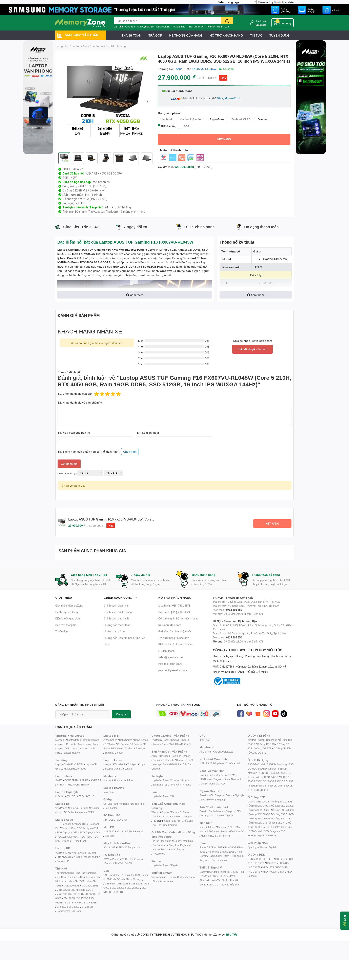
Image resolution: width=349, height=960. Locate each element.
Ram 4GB (205, 847)
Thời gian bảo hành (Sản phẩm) (82, 207)
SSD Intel (287, 827)
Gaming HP (63, 861)
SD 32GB (90, 894)
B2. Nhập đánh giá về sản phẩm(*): (80, 402)
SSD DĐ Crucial (256, 764)
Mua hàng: (174, 605)
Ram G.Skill (230, 855)
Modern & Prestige (135, 748)
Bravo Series (141, 739)
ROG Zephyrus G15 (67, 832)
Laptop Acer (76, 744)
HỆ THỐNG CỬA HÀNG (186, 35)
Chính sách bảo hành (116, 618)
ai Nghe (187, 784)
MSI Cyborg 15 (145, 26)
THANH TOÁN (131, 35)
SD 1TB (69, 902)
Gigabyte (228, 751)
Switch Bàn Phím (172, 764)
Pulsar (156, 744)
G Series (69, 812)
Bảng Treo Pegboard (179, 845)
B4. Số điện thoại (148, 432)
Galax (204, 783)
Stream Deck (176, 877)
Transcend (271, 739)
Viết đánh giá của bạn (252, 349)
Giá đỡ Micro (159, 845)
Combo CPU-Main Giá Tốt (118, 863)
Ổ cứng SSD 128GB (281, 801)
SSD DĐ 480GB (265, 781)
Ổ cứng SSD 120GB (258, 801)
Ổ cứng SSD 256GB (259, 810)
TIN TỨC (256, 35)
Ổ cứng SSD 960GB (259, 818)
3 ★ (140, 352)
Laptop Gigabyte (90, 739)
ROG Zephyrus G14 (87, 828)
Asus (179, 68)
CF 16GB (80, 902)
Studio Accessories (163, 881)
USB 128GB (117, 887)
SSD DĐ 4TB (261, 789)
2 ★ (140, 358)
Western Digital (256, 739)
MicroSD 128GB (90, 885)
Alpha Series (110, 739)
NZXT (224, 783)
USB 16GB (122, 883)
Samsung (158, 784)
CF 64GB (61, 906)
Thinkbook (119, 764)
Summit (109, 752)
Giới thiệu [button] (63, 597)
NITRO (60, 784)
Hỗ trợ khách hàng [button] (174, 597)
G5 (68, 796)
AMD (208, 739)
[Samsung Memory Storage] (174, 9)
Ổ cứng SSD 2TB (258, 822)
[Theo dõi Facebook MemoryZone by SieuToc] (240, 713)
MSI (132, 831)
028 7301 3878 (184, 166)
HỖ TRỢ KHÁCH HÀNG (226, 35)
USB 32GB (136, 883)
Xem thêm (136, 295)
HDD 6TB (271, 863)
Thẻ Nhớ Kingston (85, 877)
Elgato (174, 865)
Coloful (229, 763)
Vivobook (67, 840)
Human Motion (160, 849)
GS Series (117, 748)
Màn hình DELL (225, 827)
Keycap (157, 764)
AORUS (90, 796)
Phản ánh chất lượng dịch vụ (175, 644)
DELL (112, 819)
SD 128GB (69, 898)
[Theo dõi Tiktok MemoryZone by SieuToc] (284, 713)
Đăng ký (121, 714)
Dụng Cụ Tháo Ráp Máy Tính (224, 884)
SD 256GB (82, 898)
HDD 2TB (280, 858)
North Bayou (177, 849)
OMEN (96, 856)
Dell (172, 744)
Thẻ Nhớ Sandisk (64, 872)
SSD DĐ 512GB (284, 781)
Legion (128, 768)
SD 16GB (78, 894)
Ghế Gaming (170, 824)
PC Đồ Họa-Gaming (132, 859)
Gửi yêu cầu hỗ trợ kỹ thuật (174, 631)
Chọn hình (130, 451)
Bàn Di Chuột (183, 744)
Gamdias (214, 783)
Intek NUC (108, 831)
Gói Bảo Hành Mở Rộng (116, 803)
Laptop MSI (73, 739)
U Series (59, 796)
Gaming (73, 808)
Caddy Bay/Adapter (210, 871)
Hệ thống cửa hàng (66, 612)
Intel (202, 739)
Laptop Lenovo (79, 748)
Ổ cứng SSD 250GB (283, 805)
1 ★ (140, 364)
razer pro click (195, 26)
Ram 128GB (228, 851)
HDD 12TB (268, 867)
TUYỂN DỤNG (279, 35)
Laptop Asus (91, 744)
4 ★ (140, 346)
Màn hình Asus (207, 827)
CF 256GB (87, 906)
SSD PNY (271, 835)
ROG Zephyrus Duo (90, 832)
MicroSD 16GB (77, 881)
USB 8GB (110, 883)
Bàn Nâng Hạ (172, 820)
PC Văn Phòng (111, 859)
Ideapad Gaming (113, 768)
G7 (73, 796)
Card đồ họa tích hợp (76, 182)
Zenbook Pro (68, 828)
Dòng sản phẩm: (169, 113)
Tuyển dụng (62, 631)
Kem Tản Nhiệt (219, 880)
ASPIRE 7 (95, 780)
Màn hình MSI (224, 835)
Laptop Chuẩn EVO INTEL (69, 764)
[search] (227, 20)
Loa (227, 26)
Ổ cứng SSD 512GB (283, 814)
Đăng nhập (260, 24)
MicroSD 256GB (65, 889)
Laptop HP (62, 744)
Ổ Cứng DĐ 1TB (265, 744)
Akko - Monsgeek (160, 755)
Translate (288, 2)
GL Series (122, 744)
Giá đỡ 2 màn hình (183, 840)
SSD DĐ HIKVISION (269, 772)
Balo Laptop (111, 808)
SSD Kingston (273, 827)
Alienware (81, 812)
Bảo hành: (174, 612)
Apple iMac (135, 847)
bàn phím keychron (124, 26)
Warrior (155, 812)
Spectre (67, 856)
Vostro (60, 812)
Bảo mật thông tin (65, 625)
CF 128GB (74, 906)
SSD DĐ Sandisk (267, 768)
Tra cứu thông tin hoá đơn (173, 637)
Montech (237, 779)
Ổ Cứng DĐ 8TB (257, 752)
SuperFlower (207, 799)
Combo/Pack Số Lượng (69, 911)
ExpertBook (80, 840)
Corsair (175, 739)
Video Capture (159, 877)
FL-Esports (168, 760)
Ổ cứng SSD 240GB (259, 805)
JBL (167, 784)
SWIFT (58, 780)
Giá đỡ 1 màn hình (161, 840)
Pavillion (81, 852)
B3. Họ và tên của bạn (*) (74, 432)
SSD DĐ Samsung (277, 764)
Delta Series (125, 739)
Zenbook (66, 823)
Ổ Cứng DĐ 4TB (282, 748)
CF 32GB (92, 902)
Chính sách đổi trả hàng (118, 612)
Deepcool (226, 775)
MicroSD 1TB (64, 894)
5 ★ (140, 340)
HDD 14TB (282, 867)
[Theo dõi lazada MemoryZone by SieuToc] (249, 713)
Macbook (60, 739)
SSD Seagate (271, 831)
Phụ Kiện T (177, 784)
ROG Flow (85, 836)
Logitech (156, 739)
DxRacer (184, 812)
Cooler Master (160, 816)
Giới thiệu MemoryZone (69, 605)
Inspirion (94, 808)
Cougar (188, 816)
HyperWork (176, 816)
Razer (166, 739)
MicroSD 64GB (71, 885)
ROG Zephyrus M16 (67, 836)
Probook (86, 856)
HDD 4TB (259, 863)
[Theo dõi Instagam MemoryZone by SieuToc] (266, 713)
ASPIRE (84, 780)
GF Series (110, 744)
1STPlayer (206, 779)
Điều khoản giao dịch (67, 618)
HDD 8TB (284, 863)
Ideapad (107, 764)
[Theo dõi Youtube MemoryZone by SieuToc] (275, 713)
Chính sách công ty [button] (120, 597)
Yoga (142, 764)
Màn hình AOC (236, 831)
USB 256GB (132, 887)
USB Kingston (127, 875)
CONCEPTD (71, 780)
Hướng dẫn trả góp (115, 631)
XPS (91, 812)
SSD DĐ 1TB (275, 785)
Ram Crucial (215, 855)
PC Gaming (178, 26)
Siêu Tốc (231, 934)
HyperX (185, 739)
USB (219, 26)
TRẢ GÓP (155, 35)
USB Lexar (142, 875)
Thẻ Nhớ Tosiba (65, 877)
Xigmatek (214, 775)
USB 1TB (118, 892)
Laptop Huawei (72, 752)
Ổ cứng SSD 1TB (281, 818)
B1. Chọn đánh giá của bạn (75, 393)
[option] (105, 101)
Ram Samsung (219, 860)
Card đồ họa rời (73, 173)
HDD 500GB (254, 858)
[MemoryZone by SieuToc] (80, 23)
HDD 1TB (268, 858)
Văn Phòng (61, 808)
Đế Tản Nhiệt (138, 803)
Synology (253, 847)
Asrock (140, 831)
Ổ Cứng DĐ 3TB (262, 748)
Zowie (165, 744)
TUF (57, 823)
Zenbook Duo (80, 823)
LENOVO (122, 819)
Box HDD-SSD (230, 871)
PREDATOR (72, 784)
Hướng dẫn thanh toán (117, 625)
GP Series (135, 744)
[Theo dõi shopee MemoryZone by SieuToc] (257, 713)
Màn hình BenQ (218, 831)
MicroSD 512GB (84, 889)
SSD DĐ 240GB (269, 777)
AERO (80, 796)
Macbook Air (110, 780)
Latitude (84, 808)
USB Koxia (110, 879)
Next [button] (147, 101)
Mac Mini (109, 835)
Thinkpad (132, 764)
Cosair (203, 775)
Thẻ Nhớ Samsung (86, 872)
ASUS (119, 831)
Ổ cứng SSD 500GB (259, 814)
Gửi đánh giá (69, 463)
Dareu (179, 760)
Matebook (108, 792)
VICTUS (92, 852)
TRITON (85, 784)
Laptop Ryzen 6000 (75, 768)
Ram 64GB (213, 851)
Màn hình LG (207, 835)
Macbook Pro (126, 780)
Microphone (191, 877)
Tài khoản (261, 21)
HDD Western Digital (273, 871)
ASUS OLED (163, 26)
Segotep (218, 779)
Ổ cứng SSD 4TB (278, 822)
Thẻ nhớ (210, 26)
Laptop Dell (63, 748)
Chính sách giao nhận (116, 605)
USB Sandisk (110, 875)
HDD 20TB (254, 871)
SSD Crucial (255, 831)
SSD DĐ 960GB (257, 785)
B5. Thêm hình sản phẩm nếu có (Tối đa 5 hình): (97, 451)
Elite (59, 856)
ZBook (77, 856)
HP (105, 819)
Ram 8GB (217, 847)
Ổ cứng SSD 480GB (283, 810)
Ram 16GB (230, 847)
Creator (119, 752)
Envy (72, 852)
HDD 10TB (254, 867)
